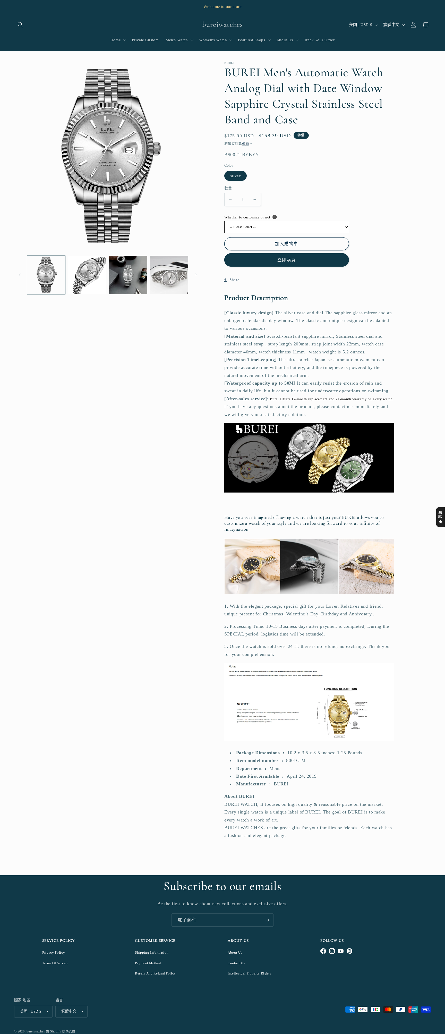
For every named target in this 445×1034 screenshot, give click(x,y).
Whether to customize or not (247, 217)
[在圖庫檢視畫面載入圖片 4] (169, 275)
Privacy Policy (53, 952)
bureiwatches (36, 1031)
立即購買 (286, 260)
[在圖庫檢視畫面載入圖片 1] (46, 275)
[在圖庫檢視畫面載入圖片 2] (87, 275)
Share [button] (234, 279)
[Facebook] (323, 951)
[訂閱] (267, 920)
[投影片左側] (19, 275)
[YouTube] (341, 951)
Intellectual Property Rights (249, 973)
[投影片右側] (196, 275)
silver (235, 176)
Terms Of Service (55, 963)
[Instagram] (332, 951)
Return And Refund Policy (155, 973)
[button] (20, 25)
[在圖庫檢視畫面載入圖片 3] (128, 275)
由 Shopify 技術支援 (60, 1031)
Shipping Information (151, 952)
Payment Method (148, 963)
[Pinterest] (349, 951)
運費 (245, 144)
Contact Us (236, 963)
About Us (235, 952)
